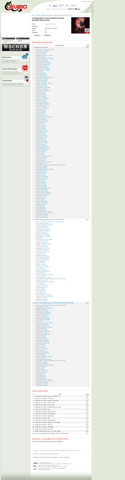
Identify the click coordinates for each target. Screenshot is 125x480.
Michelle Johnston (44, 148)
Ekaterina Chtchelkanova (45, 116)
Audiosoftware (7, 80)
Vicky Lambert (43, 159)
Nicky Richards (43, 186)
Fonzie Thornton (44, 143)
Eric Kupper (42, 154)
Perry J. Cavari (44, 202)
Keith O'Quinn (44, 204)
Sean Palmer (43, 179)
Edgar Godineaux (44, 135)
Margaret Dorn (43, 119)
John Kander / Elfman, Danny (47, 49)
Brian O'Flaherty (44, 176)
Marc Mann (62, 164)
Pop (50, 5)
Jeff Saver (45, 195)
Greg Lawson (43, 160)
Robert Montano (43, 172)
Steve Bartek (43, 92)
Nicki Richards (48, 211)
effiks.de (37, 453)
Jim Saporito (50, 213)
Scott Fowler (43, 128)
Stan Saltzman (44, 189)
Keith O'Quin (43, 57)
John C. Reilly (43, 185)
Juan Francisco (44, 265)
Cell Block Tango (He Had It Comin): (49, 219)
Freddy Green (42, 138)
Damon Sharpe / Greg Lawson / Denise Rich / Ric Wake (53, 305)
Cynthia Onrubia (43, 178)
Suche (48, 8)
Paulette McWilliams (49, 169)
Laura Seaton (46, 51)
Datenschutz (55, 453)
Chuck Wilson (47, 90)
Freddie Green (42, 210)
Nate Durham (42, 122)
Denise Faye (43, 126)
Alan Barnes (43, 100)
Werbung (49, 453)
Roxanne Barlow (44, 99)
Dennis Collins (43, 52)
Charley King (43, 151)
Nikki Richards (43, 366)
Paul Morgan (49, 83)
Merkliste (73, 5)
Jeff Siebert (42, 198)
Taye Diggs (42, 93)
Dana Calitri (42, 112)
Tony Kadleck (44, 81)
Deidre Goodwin (43, 137)
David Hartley (46, 78)
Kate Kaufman (43, 150)
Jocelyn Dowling (43, 121)
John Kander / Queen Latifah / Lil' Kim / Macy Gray (52, 221)
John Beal (41, 71)
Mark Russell (44, 215)
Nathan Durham (42, 208)
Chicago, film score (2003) (41, 47)
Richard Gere (43, 134)
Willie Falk (42, 124)
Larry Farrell (43, 125)
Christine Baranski (44, 97)
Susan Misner (43, 170)
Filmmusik (38, 15)
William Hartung (43, 80)
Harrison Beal (43, 109)
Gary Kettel (50, 55)
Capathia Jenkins (44, 141)
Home (33, 15)
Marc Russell (41, 367)
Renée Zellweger (44, 145)
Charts (67, 5)
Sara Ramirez (43, 183)
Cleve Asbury (43, 96)
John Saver (45, 217)
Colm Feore (42, 54)
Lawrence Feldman (48, 77)
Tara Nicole (42, 175)
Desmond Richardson (45, 188)
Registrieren (89, 1)
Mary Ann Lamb (43, 157)
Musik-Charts (7, 57)
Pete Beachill (43, 106)
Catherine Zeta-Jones (45, 147)
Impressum (42, 453)
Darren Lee (42, 163)
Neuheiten (61, 5)
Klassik (55, 5)
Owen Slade (41, 199)
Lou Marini (44, 166)
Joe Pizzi (42, 180)
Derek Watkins (44, 89)
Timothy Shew (43, 196)
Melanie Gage (43, 129)
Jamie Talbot (43, 84)
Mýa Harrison (43, 140)
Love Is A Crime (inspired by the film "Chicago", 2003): (54, 303)
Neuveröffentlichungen (10, 69)
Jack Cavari (42, 113)
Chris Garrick (46, 131)
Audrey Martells (43, 167)
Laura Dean (42, 118)
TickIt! (87, 32)
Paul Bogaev (43, 110)
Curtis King (42, 153)
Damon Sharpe (43, 284)
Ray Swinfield (44, 65)
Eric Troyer (42, 144)
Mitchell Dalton (42, 73)
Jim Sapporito (50, 58)
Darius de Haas (43, 75)
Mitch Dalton (42, 205)
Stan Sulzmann (44, 59)
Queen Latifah (43, 182)
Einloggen (83, 1)
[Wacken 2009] (15, 50)
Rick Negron (43, 173)
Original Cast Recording (47, 15)
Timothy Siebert (43, 201)
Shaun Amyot (43, 94)
